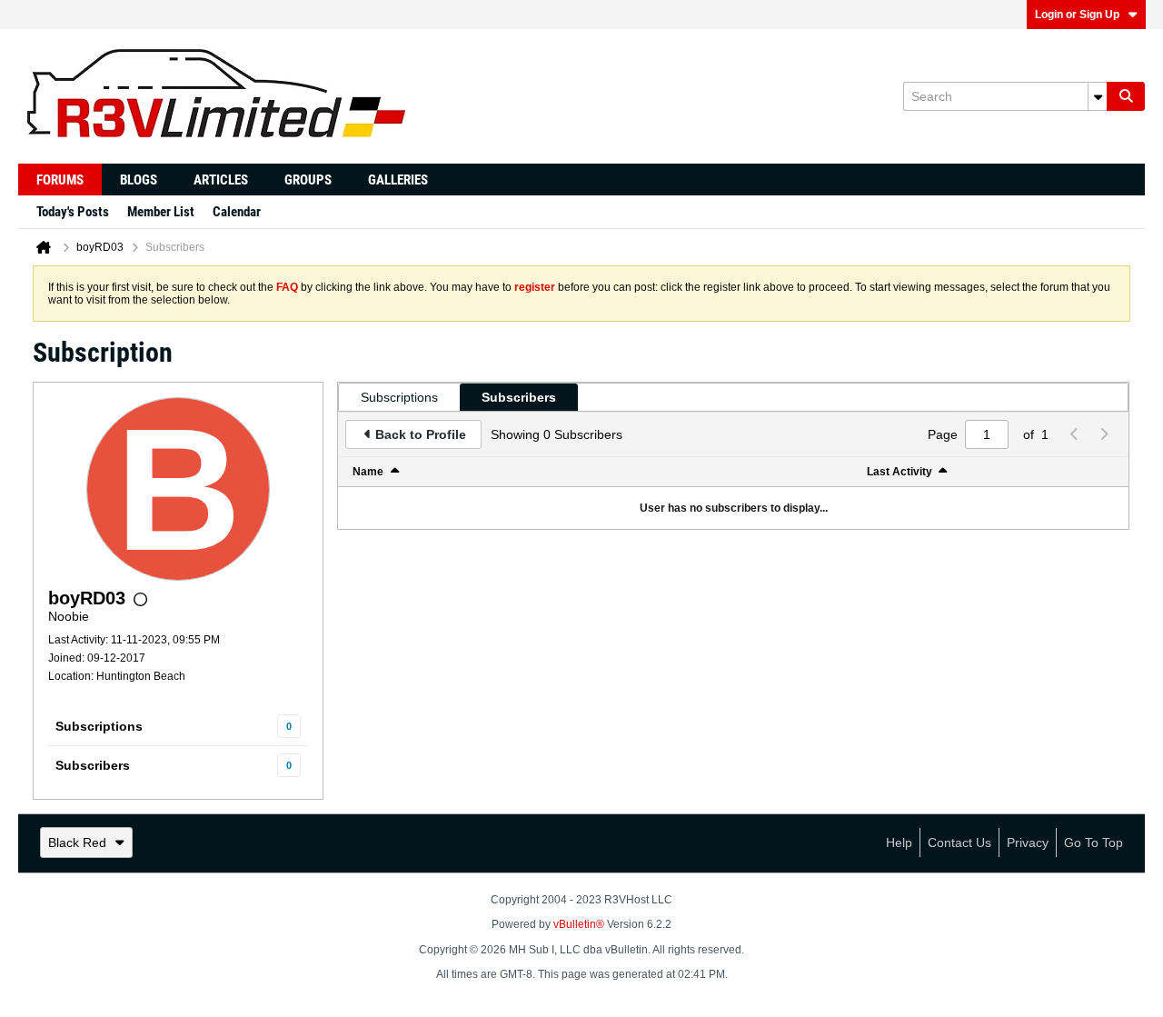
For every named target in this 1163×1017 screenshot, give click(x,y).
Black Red (77, 842)
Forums (60, 180)
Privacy (1028, 842)
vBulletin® (578, 924)
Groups (308, 180)
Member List (160, 212)
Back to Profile (420, 434)
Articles (221, 180)
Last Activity (899, 471)
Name (368, 471)
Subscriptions (99, 726)
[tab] (399, 397)
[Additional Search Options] (1098, 96)
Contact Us (959, 842)
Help (899, 842)
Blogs (138, 180)
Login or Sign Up (1077, 14)
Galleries (398, 180)
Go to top (1093, 842)
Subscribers (92, 765)
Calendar (237, 212)
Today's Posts (72, 212)
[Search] (1126, 96)
